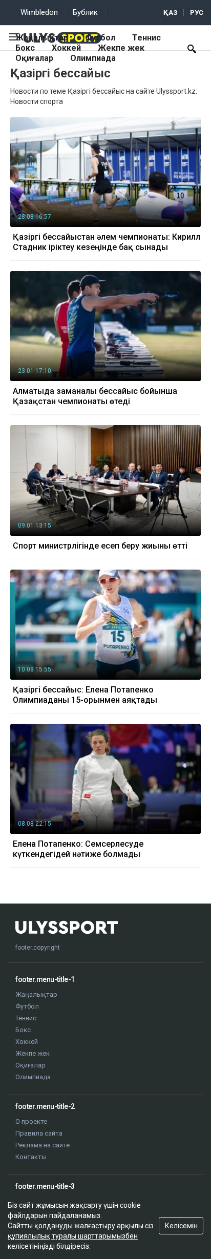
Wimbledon (39, 12)
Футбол (100, 38)
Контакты (31, 1157)
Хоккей (66, 48)
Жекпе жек (121, 48)
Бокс (25, 48)
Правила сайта (38, 1133)
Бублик (85, 12)
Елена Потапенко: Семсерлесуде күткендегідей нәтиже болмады (78, 849)
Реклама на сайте (42, 1145)
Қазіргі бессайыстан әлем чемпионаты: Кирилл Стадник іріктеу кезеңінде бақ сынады (106, 242)
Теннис (146, 38)
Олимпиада (93, 58)
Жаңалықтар (41, 38)
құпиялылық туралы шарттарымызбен (73, 1236)
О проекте (31, 1121)
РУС (196, 12)
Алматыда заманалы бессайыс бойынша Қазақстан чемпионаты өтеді (95, 396)
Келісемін (181, 1226)
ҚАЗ (170, 12)
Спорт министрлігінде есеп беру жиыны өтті (100, 546)
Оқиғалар (34, 58)
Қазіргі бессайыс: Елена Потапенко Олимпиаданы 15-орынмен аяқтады (85, 695)
